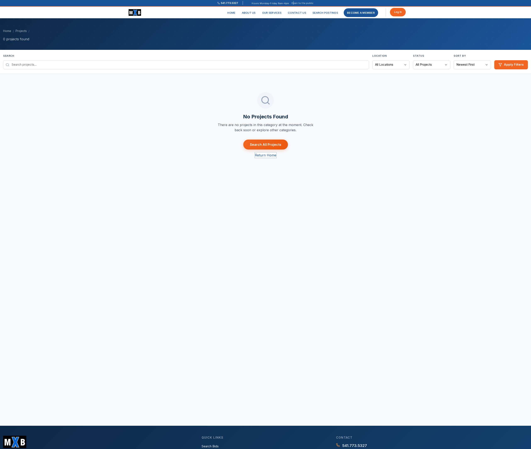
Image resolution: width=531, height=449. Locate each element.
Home (231, 12)
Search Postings (325, 12)
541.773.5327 (354, 445)
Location (379, 55)
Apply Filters (514, 64)
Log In (398, 11)
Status (418, 55)
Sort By (460, 55)
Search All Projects (265, 144)
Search (8, 55)
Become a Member (361, 12)
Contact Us (297, 12)
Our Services (271, 12)
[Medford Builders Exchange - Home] (136, 12)
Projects (21, 31)
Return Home (265, 155)
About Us (249, 12)
